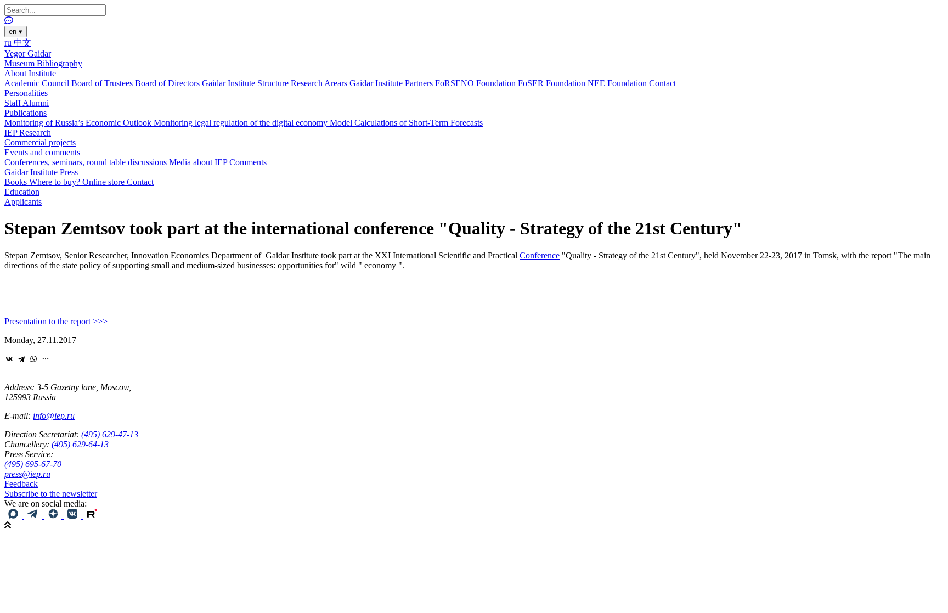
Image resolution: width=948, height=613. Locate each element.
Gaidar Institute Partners (392, 83)
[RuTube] (92, 515)
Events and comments (42, 152)
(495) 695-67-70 (32, 464)
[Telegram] (21, 359)
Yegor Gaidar (27, 53)
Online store (104, 182)
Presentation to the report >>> (56, 321)
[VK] (73, 515)
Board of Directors (168, 83)
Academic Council (37, 83)
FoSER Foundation (553, 83)
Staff (13, 103)
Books (16, 182)
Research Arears (320, 83)
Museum (20, 63)
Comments (248, 162)
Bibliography (59, 63)
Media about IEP (199, 162)
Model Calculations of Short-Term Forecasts (406, 122)
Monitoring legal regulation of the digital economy (242, 122)
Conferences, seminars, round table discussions (86, 162)
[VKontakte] (9, 359)
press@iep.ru (27, 474)
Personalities (26, 93)
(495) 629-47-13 (109, 434)
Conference (540, 255)
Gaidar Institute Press (41, 172)
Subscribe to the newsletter (50, 493)
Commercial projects (40, 142)
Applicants (23, 201)
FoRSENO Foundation (476, 83)
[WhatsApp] (33, 359)
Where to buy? (55, 182)
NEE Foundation (618, 83)
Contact (662, 83)
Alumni (35, 103)
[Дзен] (54, 515)
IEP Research (27, 132)
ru (9, 42)
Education (22, 191)
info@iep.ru (54, 415)
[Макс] (14, 515)
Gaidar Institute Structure (246, 83)
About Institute (30, 73)
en (15, 31)
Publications (25, 112)
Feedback (21, 483)
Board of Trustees (103, 83)
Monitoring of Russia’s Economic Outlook (79, 122)
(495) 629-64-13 (80, 444)
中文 (22, 42)
